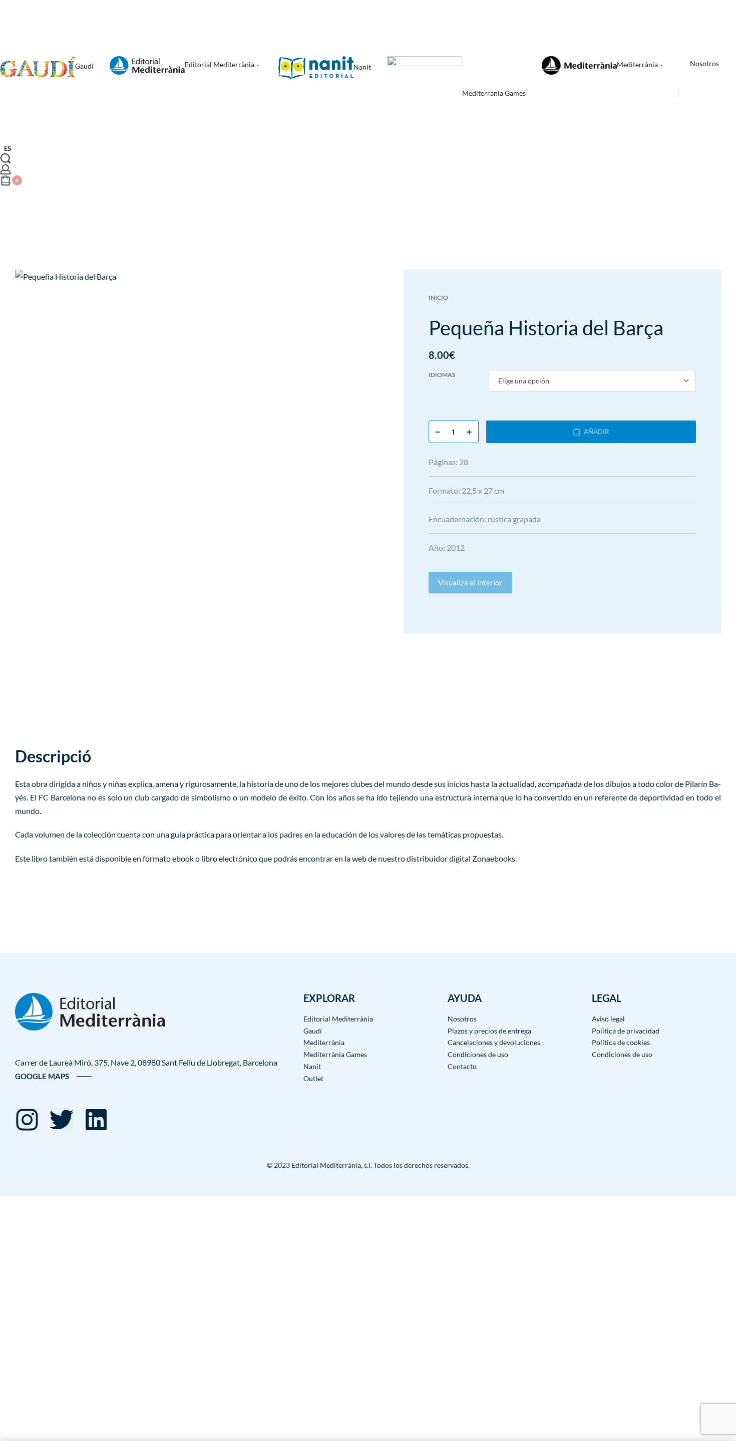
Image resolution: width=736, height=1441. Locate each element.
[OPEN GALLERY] (204, 496)
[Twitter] (62, 1120)
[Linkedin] (96, 1120)
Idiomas (442, 374)
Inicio (438, 297)
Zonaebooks (493, 858)
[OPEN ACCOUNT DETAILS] (5, 169)
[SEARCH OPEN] (5, 158)
